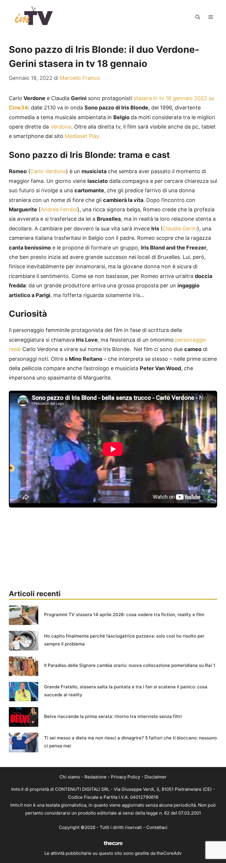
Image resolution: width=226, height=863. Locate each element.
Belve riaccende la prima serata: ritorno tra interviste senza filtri (113, 716)
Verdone (60, 127)
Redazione (95, 777)
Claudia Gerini (180, 228)
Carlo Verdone (48, 171)
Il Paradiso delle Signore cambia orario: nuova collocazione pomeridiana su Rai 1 (129, 665)
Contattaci (156, 827)
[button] (197, 17)
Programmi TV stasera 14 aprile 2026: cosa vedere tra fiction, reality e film (124, 614)
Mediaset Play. (82, 136)
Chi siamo (69, 777)
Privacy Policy (125, 777)
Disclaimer (155, 777)
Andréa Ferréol (59, 209)
